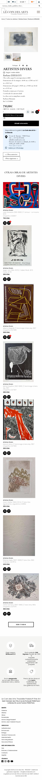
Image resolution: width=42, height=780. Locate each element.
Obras (3, 715)
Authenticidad (6, 728)
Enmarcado (5, 730)
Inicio (3, 19)
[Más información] (32, 112)
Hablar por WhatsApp (15, 148)
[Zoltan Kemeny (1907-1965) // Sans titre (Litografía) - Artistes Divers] (21, 587)
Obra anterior (11, 154)
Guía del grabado (7, 739)
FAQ (3, 748)
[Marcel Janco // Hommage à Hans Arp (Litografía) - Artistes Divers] (18, 420)
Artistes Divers (23, 19)
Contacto (5, 753)
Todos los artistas (11, 19)
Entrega (4, 733)
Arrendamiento (6, 737)
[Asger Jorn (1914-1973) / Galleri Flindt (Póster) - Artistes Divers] (17, 246)
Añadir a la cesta (21, 123)
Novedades (5, 717)
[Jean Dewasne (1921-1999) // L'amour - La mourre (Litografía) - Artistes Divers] (21, 195)
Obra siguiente (11, 158)
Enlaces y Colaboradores (9, 750)
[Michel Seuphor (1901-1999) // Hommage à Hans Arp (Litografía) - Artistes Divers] (18, 362)
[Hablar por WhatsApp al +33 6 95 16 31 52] (28, 112)
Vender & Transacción (8, 735)
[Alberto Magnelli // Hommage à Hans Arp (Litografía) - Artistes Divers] (18, 304)
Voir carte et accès (15, 146)
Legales (4, 755)
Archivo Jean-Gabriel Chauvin (11, 722)
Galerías (4, 710)
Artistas (4, 713)
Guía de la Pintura (7, 742)
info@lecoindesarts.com (27, 772)
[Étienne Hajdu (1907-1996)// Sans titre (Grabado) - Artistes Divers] (19, 536)
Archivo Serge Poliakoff (9, 719)
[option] (21, 39)
